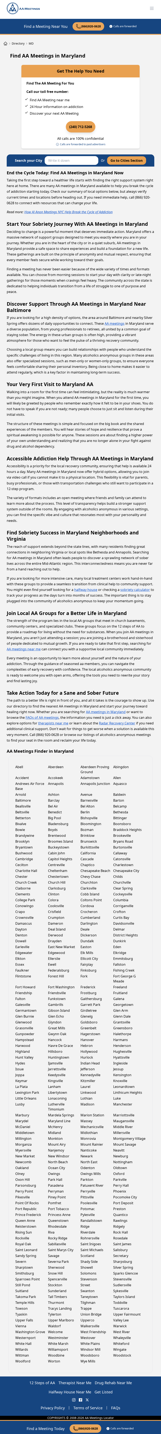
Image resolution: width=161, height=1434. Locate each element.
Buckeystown (58, 847)
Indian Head (90, 1063)
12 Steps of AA (42, 1382)
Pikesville (22, 1197)
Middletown (24, 1132)
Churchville (122, 882)
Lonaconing (57, 1098)
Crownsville (24, 917)
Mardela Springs (61, 1115)
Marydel (21, 1121)
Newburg (120, 1156)
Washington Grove (30, 1332)
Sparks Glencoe (125, 1273)
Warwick (120, 1326)
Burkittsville (89, 847)
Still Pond (22, 1285)
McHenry (55, 1127)
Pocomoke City (125, 1197)
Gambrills (55, 1004)
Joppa (19, 1075)
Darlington (89, 923)
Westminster (58, 1337)
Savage (53, 1255)
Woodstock (122, 1355)
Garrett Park (90, 1004)
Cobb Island (89, 894)
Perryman (56, 1191)
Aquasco (120, 783)
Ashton (53, 794)
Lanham (54, 1086)
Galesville (22, 1004)
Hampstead (24, 1039)
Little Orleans (25, 1098)
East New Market (61, 947)
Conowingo (24, 906)
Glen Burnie (24, 1016)
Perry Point (24, 1191)
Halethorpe (122, 1034)
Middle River (123, 1127)
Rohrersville (89, 1238)
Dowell (20, 941)
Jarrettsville (57, 1069)
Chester (21, 876)
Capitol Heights (60, 859)
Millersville (121, 1132)
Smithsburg (24, 1273)
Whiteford (121, 1343)
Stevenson (88, 1279)
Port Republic (26, 1209)
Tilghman (87, 1302)
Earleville (22, 947)
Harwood (22, 1045)
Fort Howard (25, 987)
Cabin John (56, 853)
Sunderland (57, 1291)
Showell (86, 1267)
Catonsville (121, 859)
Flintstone (23, 976)
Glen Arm (120, 1010)
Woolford (22, 1361)
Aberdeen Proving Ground (94, 769)
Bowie (20, 829)
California (88, 853)
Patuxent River (92, 1185)
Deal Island (57, 929)
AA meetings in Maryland (106, 712)
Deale (85, 929)
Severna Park (58, 1261)
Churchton (88, 882)
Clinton (53, 894)
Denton (21, 935)
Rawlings (120, 1220)
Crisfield (54, 911)
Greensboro (122, 1028)
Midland (54, 1132)
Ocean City (56, 1168)
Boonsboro (122, 824)
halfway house (85, 589)
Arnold (20, 794)
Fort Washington (61, 987)
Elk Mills (86, 952)
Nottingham (122, 1162)
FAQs (115, 1407)
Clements (22, 894)
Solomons (88, 1273)
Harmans (120, 1039)
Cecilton (21, 865)
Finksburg (88, 970)
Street (85, 1285)
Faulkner (22, 970)
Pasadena (56, 1185)
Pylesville (87, 1214)
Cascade (87, 859)
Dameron (55, 923)
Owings (54, 1173)
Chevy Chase (90, 876)
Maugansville (123, 1121)
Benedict (55, 812)
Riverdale (87, 1232)
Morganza (23, 1144)
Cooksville (56, 906)
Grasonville (24, 1028)
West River (121, 1332)
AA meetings (115, 323)
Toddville (120, 1302)
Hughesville (122, 1051)
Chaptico (87, 865)
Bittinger (120, 818)
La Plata (21, 1086)
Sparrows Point (27, 1279)
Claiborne (23, 888)
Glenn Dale (122, 1016)
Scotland (87, 1255)
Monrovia (88, 1138)
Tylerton (54, 1314)
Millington (23, 1138)
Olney (20, 1173)
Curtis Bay (121, 917)
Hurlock (86, 1057)
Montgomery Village (129, 1138)
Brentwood (57, 835)
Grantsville (121, 1022)
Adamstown (90, 777)
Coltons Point (91, 900)
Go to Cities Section (126, 160)
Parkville (120, 1179)
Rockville (22, 1238)
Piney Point (57, 1197)
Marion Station (92, 1115)
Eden (117, 947)
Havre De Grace (60, 1045)
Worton (54, 1361)
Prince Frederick (28, 1214)
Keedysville (56, 1075)
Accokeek (55, 777)
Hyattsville (121, 1057)
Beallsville (23, 806)
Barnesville (89, 800)
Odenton (87, 1168)
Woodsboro (89, 1355)
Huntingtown (58, 1057)
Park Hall (55, 1179)
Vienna (20, 1326)
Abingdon (121, 767)
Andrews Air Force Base (29, 786)
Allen (117, 777)
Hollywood (88, 1051)
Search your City (28, 160)
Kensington (122, 1075)
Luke (117, 1098)
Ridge (85, 1226)
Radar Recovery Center (117, 723)
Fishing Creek (124, 970)
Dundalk (87, 941)
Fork (84, 976)
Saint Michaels (91, 1250)
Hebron (86, 1045)
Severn (20, 1261)
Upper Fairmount (127, 1314)
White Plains (90, 1343)
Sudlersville (122, 1285)
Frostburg (88, 993)
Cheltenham (57, 870)
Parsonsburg (25, 1185)
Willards (21, 1349)
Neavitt (119, 1150)
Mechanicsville (92, 1127)
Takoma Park (25, 1296)
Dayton (21, 929)
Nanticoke (88, 1150)
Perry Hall (121, 1185)
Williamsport (58, 1349)
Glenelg (86, 1016)
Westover (88, 1337)
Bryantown (24, 847)
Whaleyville (122, 1337)
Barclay (54, 800)
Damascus (23, 923)
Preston (119, 1209)
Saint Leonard (26, 1250)
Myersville (23, 1150)
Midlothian (89, 1132)
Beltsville (22, 812)
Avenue (86, 794)
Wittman (22, 1355)
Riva (51, 1232)
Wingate (119, 1349)
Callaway (120, 853)
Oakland (22, 1168)
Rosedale (120, 1238)
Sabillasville (57, 1244)
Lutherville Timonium (56, 1107)
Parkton (86, 1179)
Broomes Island (60, 841)
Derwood (55, 935)
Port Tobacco (58, 1209)
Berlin (85, 812)
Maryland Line (59, 1121)
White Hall (23, 1343)
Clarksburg (57, 888)
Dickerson (88, 935)
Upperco (87, 1320)
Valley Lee (121, 1320)
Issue (19, 1069)
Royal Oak (23, 1244)
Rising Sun (23, 1232)
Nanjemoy (56, 1150)
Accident (22, 777)
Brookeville (122, 835)
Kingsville (55, 1080)
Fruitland (120, 993)
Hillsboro (55, 1051)
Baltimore (23, 800)
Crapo (20, 911)
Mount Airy (57, 1144)
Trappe (86, 1308)
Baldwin (119, 794)
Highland (22, 1051)
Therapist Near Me (74, 1382)
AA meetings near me (24, 649)
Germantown (25, 1010)
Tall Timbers (57, 1296)
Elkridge (119, 952)
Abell (19, 767)
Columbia (120, 900)
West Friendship (93, 1332)
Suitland (21, 1291)
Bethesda (120, 812)
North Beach (58, 1162)
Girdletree (88, 1010)
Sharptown (24, 1267)
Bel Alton (87, 806)
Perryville (87, 1191)
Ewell (52, 964)
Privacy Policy (53, 1407)
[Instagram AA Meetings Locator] (73, 1400)
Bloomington (90, 824)
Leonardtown (124, 1086)
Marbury (22, 1115)
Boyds (53, 829)
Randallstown (91, 1220)
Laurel (85, 1086)
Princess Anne (59, 1214)
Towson (21, 1308)
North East (88, 1162)
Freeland (120, 987)
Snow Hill (55, 1273)
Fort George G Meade (124, 978)
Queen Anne (25, 1220)
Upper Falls (24, 1320)
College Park (25, 900)
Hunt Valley (24, 1057)
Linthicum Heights (127, 1092)
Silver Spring (123, 1267)
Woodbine (56, 1355)
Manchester (122, 1104)
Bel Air (53, 806)
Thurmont (56, 1302)
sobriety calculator (135, 589)
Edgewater (23, 952)
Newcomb (23, 1162)
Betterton (23, 818)
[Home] (5, 43)
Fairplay (86, 964)
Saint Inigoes (90, 1244)
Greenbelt (88, 1028)
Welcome (55, 1332)
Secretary (120, 1255)
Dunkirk (119, 941)
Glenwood (23, 1022)
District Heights (125, 935)
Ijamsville (55, 1063)
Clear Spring (123, 888)
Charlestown (123, 865)
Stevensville (122, 1279)
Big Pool (54, 818)
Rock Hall (120, 1232)
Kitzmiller (87, 1080)
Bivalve (20, 824)
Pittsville (87, 1197)
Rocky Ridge (57, 1238)
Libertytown (57, 1092)
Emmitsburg (123, 958)
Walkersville (89, 1326)
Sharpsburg (122, 1261)
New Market (25, 1156)
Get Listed (104, 1391)
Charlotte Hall (26, 870)
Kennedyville (90, 1075)
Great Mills (56, 1028)
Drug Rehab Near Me (113, 1382)
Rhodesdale (57, 1226)
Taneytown (89, 1296)
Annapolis (56, 783)
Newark (86, 1156)
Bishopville (88, 818)
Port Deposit (123, 1203)
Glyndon (54, 1022)
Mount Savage (124, 1144)
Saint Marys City (60, 1250)
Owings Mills (90, 1173)
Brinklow (87, 835)
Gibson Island (59, 1010)
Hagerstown (90, 1034)
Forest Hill (56, 976)
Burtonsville (122, 847)
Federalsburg (58, 970)
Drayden (55, 941)
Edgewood (56, 952)
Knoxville (120, 1080)
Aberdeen (56, 767)
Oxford (119, 1173)
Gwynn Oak (57, 1034)
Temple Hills (24, 1302)
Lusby (20, 1104)
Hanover (87, 1039)
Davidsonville (123, 923)
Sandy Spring (25, 1255)
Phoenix (119, 1191)
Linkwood (88, 1092)
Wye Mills (87, 1361)
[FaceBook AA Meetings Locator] (80, 1400)
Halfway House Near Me (70, 1391)
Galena (118, 998)
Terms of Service (88, 1407)
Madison (87, 1104)
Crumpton (56, 917)
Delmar (119, 929)
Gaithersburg (91, 998)
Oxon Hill (22, 1179)
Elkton (20, 958)
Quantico (120, 1214)
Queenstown (58, 1220)
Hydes (20, 1063)
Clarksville (88, 888)
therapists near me (53, 723)
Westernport (25, 1337)
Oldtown (120, 1168)
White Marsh (58, 1343)
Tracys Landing (60, 1308)
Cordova (87, 906)
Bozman (86, 829)
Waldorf (54, 1326)
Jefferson (87, 1069)
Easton (85, 947)
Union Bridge (90, 1314)
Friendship (23, 993)
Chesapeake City (126, 870)
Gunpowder (24, 1034)
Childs (118, 876)
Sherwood (56, 1267)
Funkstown (57, 998)
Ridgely (119, 1226)
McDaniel (22, 1127)
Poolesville (88, 1203)
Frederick (87, 987)
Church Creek (26, 882)
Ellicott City (89, 958)
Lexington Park (27, 1092)
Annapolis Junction (95, 783)
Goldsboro (88, 1022)
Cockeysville (122, 894)
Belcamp (120, 806)
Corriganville (123, 906)
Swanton (87, 1291)
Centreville (56, 865)
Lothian (86, 1098)
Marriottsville (123, 1115)
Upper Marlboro (61, 1320)
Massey (86, 1121)
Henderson (122, 1045)
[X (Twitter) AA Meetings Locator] (87, 1400)
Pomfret (54, 1203)
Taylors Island (124, 1296)
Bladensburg (58, 824)
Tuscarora (121, 1308)
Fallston (119, 964)
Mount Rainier (91, 1144)
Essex (19, 964)
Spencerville (57, 1279)
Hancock (55, 1039)
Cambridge (24, 859)
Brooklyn (22, 841)
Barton (118, 800)
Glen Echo (56, 1016)
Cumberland (90, 917)
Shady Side (89, 1261)
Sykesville (120, 1291)
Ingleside (120, 1063)
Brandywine (24, 835)
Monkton (55, 1138)
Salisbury (120, 1250)
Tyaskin (21, 1314)
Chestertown (58, 876)
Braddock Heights (127, 829)
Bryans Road (123, 841)
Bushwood (23, 853)
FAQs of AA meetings (42, 717)
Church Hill (56, 882)
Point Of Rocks (27, 1203)
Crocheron (88, 911)
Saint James (122, 1244)
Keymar (21, 1080)
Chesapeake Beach (95, 870)
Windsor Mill (90, 1349)
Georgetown (123, 1004)
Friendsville (57, 993)
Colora (53, 900)
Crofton (119, 911)
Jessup (118, 1069)
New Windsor (58, 1156)
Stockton (55, 1285)
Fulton (20, 998)
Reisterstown (25, 1226)
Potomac (87, 1209)
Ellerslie (54, 958)
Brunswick (88, 841)
